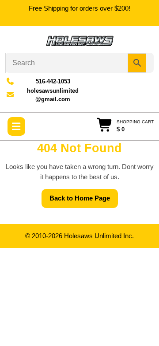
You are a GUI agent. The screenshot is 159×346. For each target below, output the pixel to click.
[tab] (16, 126)
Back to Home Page (83, 201)
